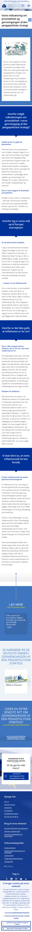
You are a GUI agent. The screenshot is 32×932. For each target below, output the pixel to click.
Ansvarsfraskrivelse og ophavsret (16, 828)
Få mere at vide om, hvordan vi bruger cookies (17, 917)
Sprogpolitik (8, 862)
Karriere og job (9, 805)
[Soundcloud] (26, 879)
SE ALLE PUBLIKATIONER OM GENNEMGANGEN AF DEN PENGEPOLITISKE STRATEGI (16, 738)
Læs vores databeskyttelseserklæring (17, 912)
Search (22, 5)
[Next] (30, 624)
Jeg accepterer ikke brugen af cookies (17, 928)
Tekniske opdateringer (12, 831)
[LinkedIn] (11, 879)
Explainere (8, 808)
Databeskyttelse (10, 848)
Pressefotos (8, 811)
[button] (28, 2)
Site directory (9, 866)
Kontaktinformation (11, 814)
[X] (7, 879)
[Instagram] (16, 879)
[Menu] (28, 6)
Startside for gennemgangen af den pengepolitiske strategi (17, 776)
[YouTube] (21, 879)
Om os (6, 802)
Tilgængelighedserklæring (13, 859)
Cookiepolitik (9, 856)
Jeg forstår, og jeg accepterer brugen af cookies (17, 923)
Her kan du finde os (11, 817)
